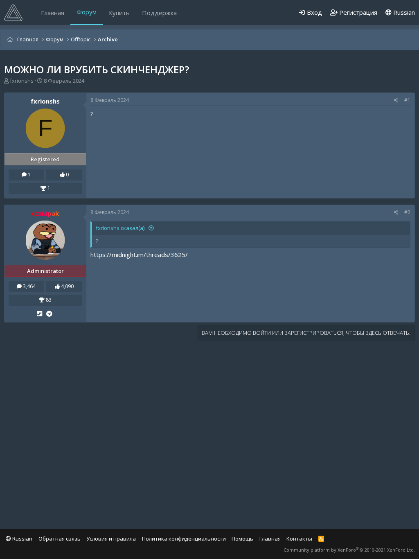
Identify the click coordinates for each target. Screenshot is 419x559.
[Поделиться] (396, 100)
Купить (119, 13)
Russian (403, 12)
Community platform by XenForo (349, 550)
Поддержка (159, 13)
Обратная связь (59, 538)
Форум (87, 12)
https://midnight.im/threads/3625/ (139, 254)
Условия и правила (111, 538)
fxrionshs (22, 80)
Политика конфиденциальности (184, 538)
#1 (407, 100)
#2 (407, 212)
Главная (52, 13)
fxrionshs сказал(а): (121, 228)
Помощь (242, 538)
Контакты (299, 538)
